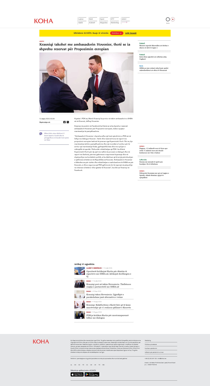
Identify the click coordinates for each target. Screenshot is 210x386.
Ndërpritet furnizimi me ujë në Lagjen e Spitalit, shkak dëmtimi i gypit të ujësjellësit (154, 175)
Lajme (80, 19)
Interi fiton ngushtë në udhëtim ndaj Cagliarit (152, 58)
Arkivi (124, 19)
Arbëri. (142, 146)
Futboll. (142, 43)
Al (71, 365)
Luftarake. (143, 160)
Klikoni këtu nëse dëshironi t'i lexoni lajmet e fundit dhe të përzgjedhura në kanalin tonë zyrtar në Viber (56, 136)
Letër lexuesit (130, 33)
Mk (103, 365)
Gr (91, 365)
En (75, 365)
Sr (95, 365)
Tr (99, 365)
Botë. (141, 66)
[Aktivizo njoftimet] (173, 19)
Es (87, 365)
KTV (112, 19)
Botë (91, 19)
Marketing (115, 22)
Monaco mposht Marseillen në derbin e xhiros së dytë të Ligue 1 (154, 47)
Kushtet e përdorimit (151, 348)
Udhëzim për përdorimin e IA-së (154, 352)
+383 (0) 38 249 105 (151, 358)
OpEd (80, 22)
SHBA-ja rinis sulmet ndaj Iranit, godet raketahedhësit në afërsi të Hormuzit (153, 69)
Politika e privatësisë (151, 344)
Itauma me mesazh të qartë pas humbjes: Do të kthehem (151, 163)
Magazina (104, 22)
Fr (83, 365)
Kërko (168, 23)
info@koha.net (162, 358)
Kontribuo (115, 33)
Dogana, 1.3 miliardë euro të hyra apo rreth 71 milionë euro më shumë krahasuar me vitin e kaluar (153, 150)
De (79, 365)
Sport (102, 19)
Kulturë (92, 22)
